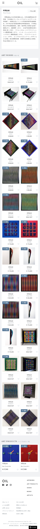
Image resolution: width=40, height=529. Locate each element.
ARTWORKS (31, 480)
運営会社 (4, 513)
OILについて (5, 502)
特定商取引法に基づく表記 (23, 511)
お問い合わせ (5, 508)
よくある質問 (5, 505)
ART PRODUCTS (32, 484)
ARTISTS (30, 495)
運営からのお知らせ (21, 505)
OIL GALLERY (20, 502)
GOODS (29, 487)
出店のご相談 (19, 513)
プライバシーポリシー (8, 511)
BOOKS (29, 491)
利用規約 (18, 508)
